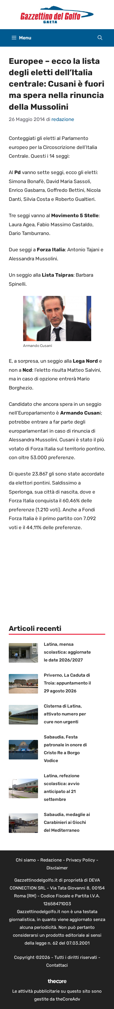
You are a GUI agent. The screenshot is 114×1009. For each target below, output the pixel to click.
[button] (100, 38)
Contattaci (57, 965)
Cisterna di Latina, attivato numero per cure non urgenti (65, 713)
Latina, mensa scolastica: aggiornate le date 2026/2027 (67, 652)
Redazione (51, 860)
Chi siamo (26, 860)
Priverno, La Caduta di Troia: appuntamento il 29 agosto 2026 (67, 683)
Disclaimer (57, 868)
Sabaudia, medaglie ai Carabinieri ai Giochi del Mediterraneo (67, 822)
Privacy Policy (80, 860)
